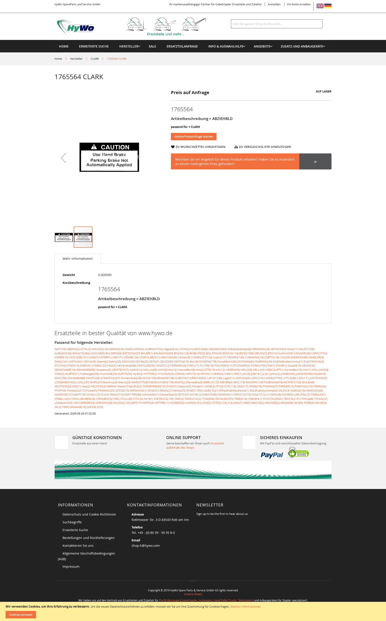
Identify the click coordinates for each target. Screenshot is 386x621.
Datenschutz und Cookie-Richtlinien (89, 514)
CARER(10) (61, 357)
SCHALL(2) (93, 394)
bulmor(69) (285, 353)
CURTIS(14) (271, 357)
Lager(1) (228, 378)
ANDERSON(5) (217, 349)
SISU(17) (256, 394)
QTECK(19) (122, 390)
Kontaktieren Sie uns (78, 545)
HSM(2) (59, 374)
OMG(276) (255, 386)
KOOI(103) (149, 378)
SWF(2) (179, 399)
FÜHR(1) (281, 365)
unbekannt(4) (64, 403)
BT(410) (273, 353)
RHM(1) (191, 390)
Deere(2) (102, 361)
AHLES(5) (98, 349)
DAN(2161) (62, 361)
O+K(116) (230, 386)
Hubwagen (205, 600)
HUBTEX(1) (72, 374)
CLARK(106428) (167, 357)
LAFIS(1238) (214, 378)
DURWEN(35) (263, 361)
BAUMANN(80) (163, 353)
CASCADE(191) (78, 357)
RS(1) (215, 390)
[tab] (78, 259)
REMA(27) (166, 390)
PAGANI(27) (270, 386)
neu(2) (86, 386)
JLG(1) (266, 374)
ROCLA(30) (204, 390)
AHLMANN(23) (114, 349)
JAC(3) (246, 374)
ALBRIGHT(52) (154, 349)
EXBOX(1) (86, 365)
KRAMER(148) (165, 378)
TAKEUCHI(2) (193, 399)
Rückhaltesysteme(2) (263, 390)
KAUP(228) (93, 378)
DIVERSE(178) (208, 361)
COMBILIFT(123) (201, 357)
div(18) (193, 361)
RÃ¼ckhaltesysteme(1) (234, 390)
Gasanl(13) (294, 365)
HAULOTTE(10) (205, 370)
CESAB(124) (131, 357)
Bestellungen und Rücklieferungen (89, 538)
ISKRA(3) (218, 374)
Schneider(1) (150, 394)
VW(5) (247, 403)
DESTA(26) (142, 361)
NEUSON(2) (98, 386)
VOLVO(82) (203, 403)
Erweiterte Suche (75, 530)
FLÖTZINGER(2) (240, 365)
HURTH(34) (124, 374)
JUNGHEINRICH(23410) (311, 374)
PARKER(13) (286, 386)
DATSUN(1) (76, 361)
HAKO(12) (136, 370)
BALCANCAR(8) (95, 353)
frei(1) (271, 365)
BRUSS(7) (261, 353)
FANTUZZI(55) (146, 365)
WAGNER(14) (288, 403)
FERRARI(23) (178, 365)
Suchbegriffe (72, 522)
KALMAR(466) (76, 378)
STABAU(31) (318, 394)
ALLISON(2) (182, 349)
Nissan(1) (198, 386)
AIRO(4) (139, 349)
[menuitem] (129, 46)
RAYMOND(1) (138, 390)
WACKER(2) (272, 403)
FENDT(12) (163, 365)
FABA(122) (100, 365)
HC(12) (220, 370)
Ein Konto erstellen (298, 4)
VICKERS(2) (177, 403)
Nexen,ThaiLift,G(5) (129, 386)
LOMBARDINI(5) (65, 382)
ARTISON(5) (278, 349)
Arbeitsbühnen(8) (239, 349)
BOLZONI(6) (214, 353)
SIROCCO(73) (242, 394)
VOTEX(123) (219, 403)
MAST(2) (179, 382)
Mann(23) (124, 382)
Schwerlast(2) (168, 394)
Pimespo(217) (76, 390)
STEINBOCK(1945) (108, 399)
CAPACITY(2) (319, 353)
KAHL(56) (61, 378)
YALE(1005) (62, 407)
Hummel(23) (108, 374)
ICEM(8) (179, 374)
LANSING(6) (242, 378)
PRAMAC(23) (106, 390)
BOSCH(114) (230, 353)
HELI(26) (246, 370)
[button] (63, 157)
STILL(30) (126, 399)
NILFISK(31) (169, 386)
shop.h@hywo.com (146, 545)
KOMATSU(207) (110, 378)
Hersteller (76, 58)
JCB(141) (256, 374)
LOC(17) (302, 378)
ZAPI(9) (91, 407)
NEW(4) (111, 386)
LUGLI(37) (82, 382)
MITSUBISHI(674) (271, 382)
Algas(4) (169, 349)
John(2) (275, 374)
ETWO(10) (72, 365)
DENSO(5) (128, 361)
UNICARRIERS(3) (84, 403)
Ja (315, 161)
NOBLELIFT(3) (214, 386)
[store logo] (138, 26)
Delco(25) (115, 361)
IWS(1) (237, 374)
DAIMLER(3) (316, 357)
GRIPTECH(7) (120, 370)
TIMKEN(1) (255, 399)
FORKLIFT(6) (259, 365)
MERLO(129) (211, 382)
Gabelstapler (189, 600)
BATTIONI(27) (131, 353)
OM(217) (242, 386)
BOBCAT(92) (197, 353)
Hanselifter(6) (186, 370)
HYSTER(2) (150, 374)
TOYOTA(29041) (273, 399)
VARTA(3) (148, 403)
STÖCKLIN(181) (143, 399)
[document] (194, 611)
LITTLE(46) (289, 378)
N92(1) (76, 386)
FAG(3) (111, 365)
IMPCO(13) (192, 374)
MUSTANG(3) (63, 386)
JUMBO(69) (288, 374)
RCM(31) (153, 390)
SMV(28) (275, 394)
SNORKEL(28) (290, 394)
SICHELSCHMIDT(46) (203, 394)
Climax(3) (184, 357)
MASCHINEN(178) (162, 382)
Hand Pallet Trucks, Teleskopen (233, 600)
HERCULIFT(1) (274, 370)
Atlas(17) (292, 349)
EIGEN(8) (279, 361)
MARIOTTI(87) (140, 382)
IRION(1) (206, 374)
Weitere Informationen (245, 606)
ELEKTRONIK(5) (314, 361)
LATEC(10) (257, 378)
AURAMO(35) (63, 353)
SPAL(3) (305, 394)
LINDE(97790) (273, 378)
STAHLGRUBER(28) (83, 399)
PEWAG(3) (319, 386)
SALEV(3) (284, 390)
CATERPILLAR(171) (111, 357)
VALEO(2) (119, 403)
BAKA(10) (78, 353)
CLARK (95, 58)
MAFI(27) (96, 382)
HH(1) (307, 370)
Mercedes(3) (194, 382)
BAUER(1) (147, 353)
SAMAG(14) (297, 390)
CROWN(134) (235, 357)
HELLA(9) (259, 370)
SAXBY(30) (61, 394)
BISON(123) (181, 353)
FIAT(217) (193, 365)
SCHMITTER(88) (131, 394)
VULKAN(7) (235, 403)
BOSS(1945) (246, 353)
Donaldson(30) (227, 361)
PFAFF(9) (60, 390)
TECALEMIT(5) (224, 399)
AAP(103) (60, 349)
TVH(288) (307, 399)
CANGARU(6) (302, 353)
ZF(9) (100, 407)
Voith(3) (190, 403)
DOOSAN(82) (245, 361)
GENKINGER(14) (65, 370)
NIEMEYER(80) (152, 386)
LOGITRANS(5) (317, 378)
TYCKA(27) (320, 399)
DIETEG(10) (181, 361)
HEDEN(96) (233, 370)
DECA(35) (90, 361)
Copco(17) (219, 357)
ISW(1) (228, 374)
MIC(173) (239, 382)
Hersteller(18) (293, 370)
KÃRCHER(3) (198, 378)
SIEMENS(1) (225, 394)
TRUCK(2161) (292, 399)
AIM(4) (129, 349)
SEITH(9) (183, 394)
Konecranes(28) (131, 378)
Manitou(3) (110, 382)
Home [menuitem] (64, 46)
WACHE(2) (257, 403)
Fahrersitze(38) (126, 365)
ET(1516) (60, 365)
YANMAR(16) (77, 407)
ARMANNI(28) (261, 349)
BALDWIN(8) (113, 353)
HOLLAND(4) (319, 370)
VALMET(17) (134, 403)
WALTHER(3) (306, 403)
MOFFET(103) (292, 382)
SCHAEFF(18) (77, 394)
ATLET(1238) (307, 349)
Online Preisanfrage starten (193, 136)
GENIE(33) (308, 365)
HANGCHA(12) (167, 370)
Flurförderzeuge (169, 600)
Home (58, 58)
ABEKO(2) (73, 349)
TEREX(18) (240, 399)
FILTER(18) (207, 365)
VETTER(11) (162, 403)
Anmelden (274, 4)
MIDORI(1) (253, 382)
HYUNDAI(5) (166, 374)
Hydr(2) (138, 374)
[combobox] (277, 23)
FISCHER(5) (221, 365)
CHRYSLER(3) (148, 357)
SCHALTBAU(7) (110, 394)
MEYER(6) (226, 382)
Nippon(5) (184, 386)
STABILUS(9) (62, 399)
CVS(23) (284, 357)
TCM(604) (208, 399)
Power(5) (91, 390)
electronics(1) (294, 361)
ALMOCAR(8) (199, 349)
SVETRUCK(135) (164, 399)
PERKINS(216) (304, 386)
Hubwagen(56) (89, 374)
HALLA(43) (150, 370)
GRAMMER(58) (85, 370)
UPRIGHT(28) (104, 403)
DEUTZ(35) (167, 361)
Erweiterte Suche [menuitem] (94, 46)
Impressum (71, 566)
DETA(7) (154, 361)
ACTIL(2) (85, 349)
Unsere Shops (192, 594)
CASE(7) (93, 357)
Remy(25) (179, 390)
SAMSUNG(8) (314, 390)
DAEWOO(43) (299, 357)
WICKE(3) (321, 403)
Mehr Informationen (78, 258)
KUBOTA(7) (182, 378)
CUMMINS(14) (254, 357)
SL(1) (266, 394)
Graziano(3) (103, 370)
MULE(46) (308, 382)
